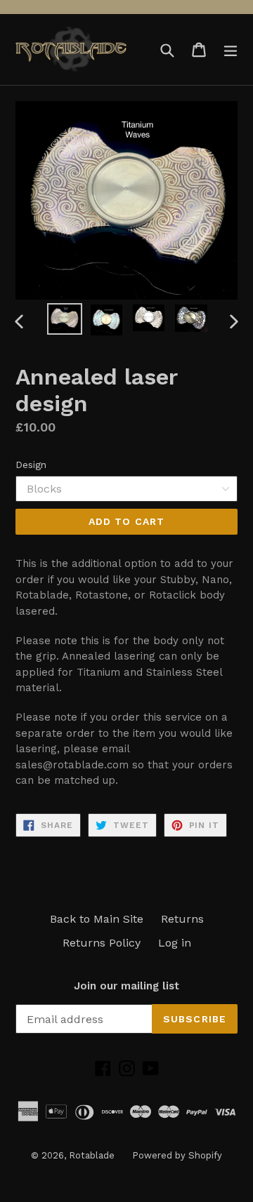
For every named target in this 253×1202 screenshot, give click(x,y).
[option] (65, 319)
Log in (174, 942)
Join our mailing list (126, 986)
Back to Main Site (96, 919)
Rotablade (92, 1155)
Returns (182, 919)
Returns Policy (102, 942)
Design (30, 464)
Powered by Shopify (177, 1155)
